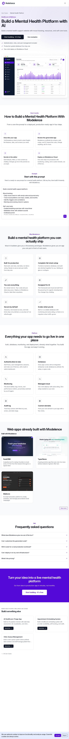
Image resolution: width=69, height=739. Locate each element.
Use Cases (4, 13)
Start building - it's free (12, 37)
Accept (58, 735)
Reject (64, 735)
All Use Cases (7, 653)
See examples (32, 37)
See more (63, 508)
